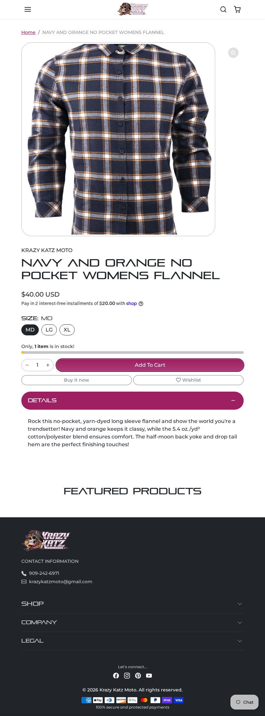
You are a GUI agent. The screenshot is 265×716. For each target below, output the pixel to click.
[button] (34, 9)
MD (30, 330)
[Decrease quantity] (27, 365)
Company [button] (39, 622)
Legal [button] (32, 641)
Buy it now (76, 380)
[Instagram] (127, 675)
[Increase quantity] (48, 365)
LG (49, 330)
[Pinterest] (137, 675)
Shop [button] (32, 603)
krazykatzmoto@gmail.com (60, 581)
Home (28, 32)
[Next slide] (242, 507)
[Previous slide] (23, 507)
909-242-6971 (44, 573)
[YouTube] (148, 675)
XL (67, 330)
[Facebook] (116, 675)
